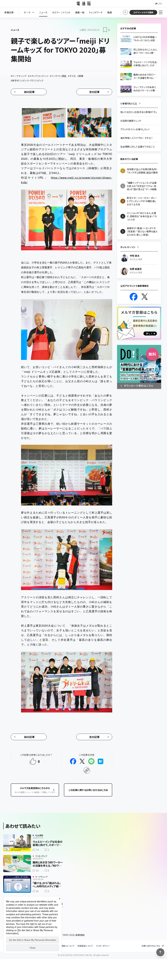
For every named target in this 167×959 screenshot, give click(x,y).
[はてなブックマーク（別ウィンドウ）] (100, 761)
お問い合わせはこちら (151, 946)
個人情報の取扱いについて (62, 946)
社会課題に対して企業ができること (137, 146)
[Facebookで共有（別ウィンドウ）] (73, 761)
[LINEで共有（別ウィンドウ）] (91, 761)
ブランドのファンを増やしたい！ (135, 129)
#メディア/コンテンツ (38, 76)
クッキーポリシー (103, 946)
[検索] (125, 12)
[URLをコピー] (87, 770)
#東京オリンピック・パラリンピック (27, 80)
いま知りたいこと (128, 103)
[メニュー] (160, 12)
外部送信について (85, 946)
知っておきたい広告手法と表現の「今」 (138, 112)
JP (156, 3)
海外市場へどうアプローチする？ (136, 138)
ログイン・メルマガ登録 (143, 12)
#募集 (80, 76)
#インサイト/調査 (58, 76)
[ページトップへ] (160, 952)
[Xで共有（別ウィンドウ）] (82, 761)
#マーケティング (18, 76)
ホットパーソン (127, 247)
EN (160, 3)
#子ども (72, 76)
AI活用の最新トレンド (130, 120)
